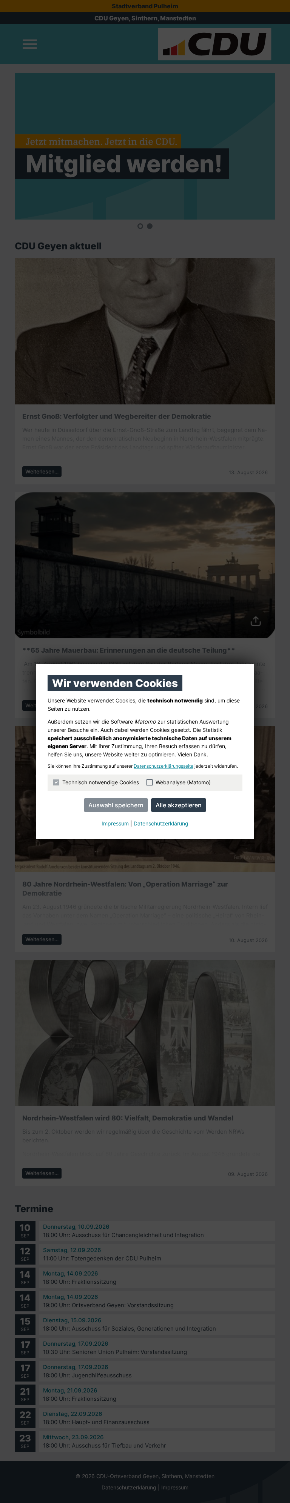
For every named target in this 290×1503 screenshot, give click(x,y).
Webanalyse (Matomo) (183, 782)
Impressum (115, 823)
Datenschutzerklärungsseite (163, 766)
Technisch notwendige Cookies (100, 782)
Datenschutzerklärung (161, 823)
